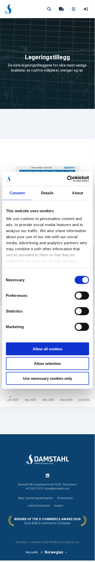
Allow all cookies (47, 349)
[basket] (61, 9)
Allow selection (47, 363)
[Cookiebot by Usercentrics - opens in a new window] (67, 179)
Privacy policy (65, 498)
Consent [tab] (17, 193)
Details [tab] (47, 193)
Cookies (58, 506)
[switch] (82, 295)
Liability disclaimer (39, 506)
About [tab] (77, 193)
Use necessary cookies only (47, 378)
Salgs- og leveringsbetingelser (35, 498)
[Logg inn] (86, 9)
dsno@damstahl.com (57, 488)
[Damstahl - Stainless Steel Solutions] (7, 9)
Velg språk (32, 552)
